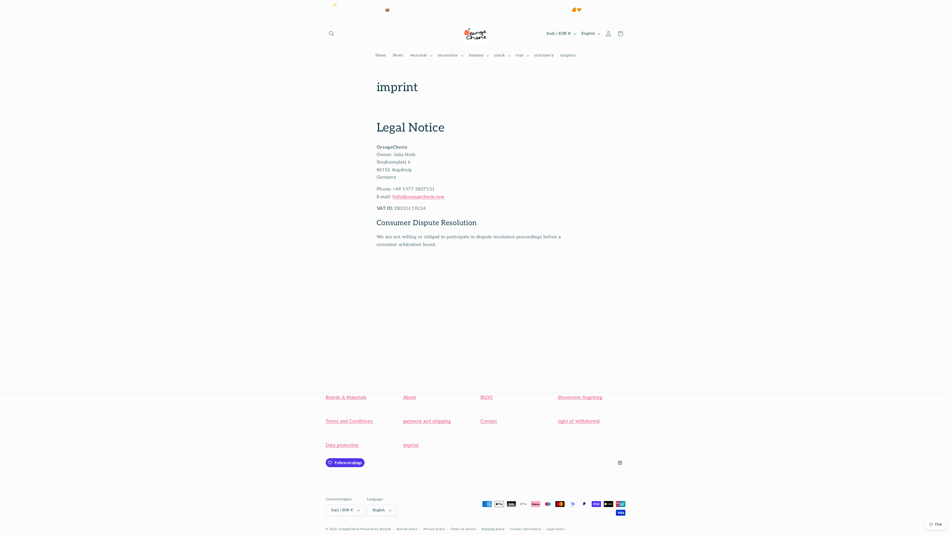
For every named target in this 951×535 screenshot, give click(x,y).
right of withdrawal (579, 421)
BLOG (486, 397)
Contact (488, 421)
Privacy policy (434, 529)
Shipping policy (493, 529)
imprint (411, 445)
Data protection (342, 445)
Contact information (525, 529)
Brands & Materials (346, 397)
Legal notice (556, 529)
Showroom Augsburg (580, 397)
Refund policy (407, 529)
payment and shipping (427, 421)
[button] (332, 34)
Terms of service (463, 529)
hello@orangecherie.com (419, 196)
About (409, 397)
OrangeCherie (349, 529)
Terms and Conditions (349, 421)
